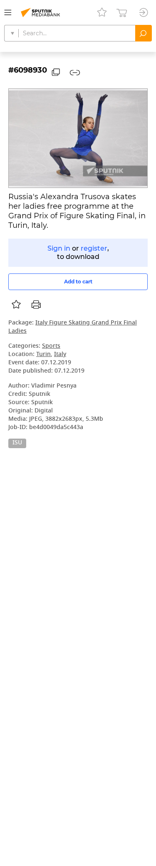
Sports (51, 346)
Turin (43, 354)
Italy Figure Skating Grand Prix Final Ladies (72, 327)
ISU (17, 443)
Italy (60, 354)
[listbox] (16, 304)
